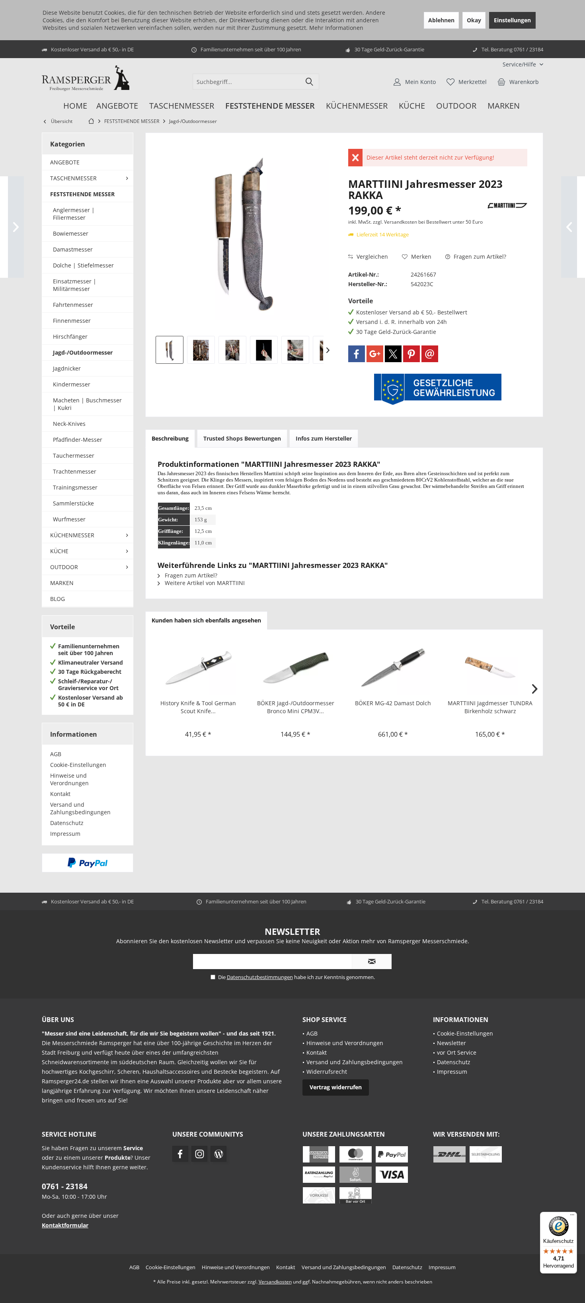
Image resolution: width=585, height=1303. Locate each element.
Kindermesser (71, 384)
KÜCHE (59, 551)
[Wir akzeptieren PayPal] (87, 863)
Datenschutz (67, 823)
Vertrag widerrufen (336, 1087)
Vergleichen (371, 256)
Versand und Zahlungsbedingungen (80, 808)
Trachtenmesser (74, 471)
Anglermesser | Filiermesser (74, 213)
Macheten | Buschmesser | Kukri (87, 404)
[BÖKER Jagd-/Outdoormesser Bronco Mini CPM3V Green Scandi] (296, 667)
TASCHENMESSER (73, 178)
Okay (474, 20)
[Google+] (375, 353)
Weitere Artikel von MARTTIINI (204, 583)
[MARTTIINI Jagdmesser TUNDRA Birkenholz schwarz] (490, 667)
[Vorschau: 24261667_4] (264, 350)
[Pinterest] (411, 353)
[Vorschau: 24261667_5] (295, 350)
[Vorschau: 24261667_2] (201, 350)
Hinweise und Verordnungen (69, 779)
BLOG (57, 599)
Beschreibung (170, 438)
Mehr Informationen (336, 27)
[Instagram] (199, 1154)
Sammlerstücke (73, 503)
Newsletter (451, 1043)
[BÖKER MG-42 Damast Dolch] (393, 667)
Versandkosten (275, 1281)
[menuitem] (520, 64)
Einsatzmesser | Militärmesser (74, 285)
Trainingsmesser (75, 487)
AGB (55, 754)
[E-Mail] (429, 353)
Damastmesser (73, 249)
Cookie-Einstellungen (78, 765)
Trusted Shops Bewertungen (242, 438)
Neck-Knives (69, 423)
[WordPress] (218, 1154)
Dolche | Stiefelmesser (83, 265)
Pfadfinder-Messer (77, 439)
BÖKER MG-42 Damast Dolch (393, 703)
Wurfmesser (69, 519)
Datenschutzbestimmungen (260, 977)
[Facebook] (356, 353)
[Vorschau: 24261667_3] (232, 350)
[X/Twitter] (393, 353)
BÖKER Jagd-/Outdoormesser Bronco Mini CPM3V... (295, 707)
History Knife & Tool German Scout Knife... (198, 707)
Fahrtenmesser (73, 304)
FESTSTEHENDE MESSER (82, 194)
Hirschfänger (70, 336)
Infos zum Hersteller (324, 438)
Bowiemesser (70, 233)
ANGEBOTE (65, 162)
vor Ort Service (456, 1052)
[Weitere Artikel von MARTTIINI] (507, 206)
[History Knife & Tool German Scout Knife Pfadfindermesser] (198, 667)
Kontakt (60, 794)
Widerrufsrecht (326, 1071)
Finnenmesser (72, 320)
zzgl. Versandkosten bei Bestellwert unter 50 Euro (428, 221)
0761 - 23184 (65, 1186)
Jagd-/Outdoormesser (83, 352)
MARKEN (62, 583)
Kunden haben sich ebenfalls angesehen (206, 620)
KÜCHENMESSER (72, 535)
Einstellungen (512, 20)
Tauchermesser (73, 455)
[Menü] (572, 1216)
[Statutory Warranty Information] (437, 389)
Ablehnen (441, 20)
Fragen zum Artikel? (479, 256)
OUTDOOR (64, 567)
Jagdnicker (67, 368)
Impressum (65, 833)
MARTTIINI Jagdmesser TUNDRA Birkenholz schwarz (490, 707)
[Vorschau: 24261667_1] (169, 350)
